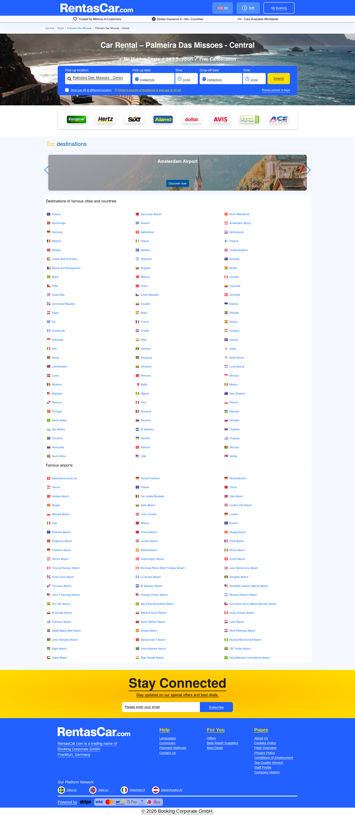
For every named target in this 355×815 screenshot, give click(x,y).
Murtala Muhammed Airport (245, 639)
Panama (57, 402)
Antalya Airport (60, 496)
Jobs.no (103, 790)
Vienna (56, 487)
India (143, 339)
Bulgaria (145, 268)
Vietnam (145, 447)
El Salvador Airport (151, 586)
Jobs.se (72, 790)
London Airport (149, 541)
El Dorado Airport (62, 612)
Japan (233, 348)
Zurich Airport (237, 559)
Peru (143, 402)
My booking (279, 8)
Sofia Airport (148, 505)
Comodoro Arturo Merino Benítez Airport (252, 604)
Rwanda (234, 411)
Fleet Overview (265, 748)
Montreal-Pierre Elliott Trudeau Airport (163, 568)
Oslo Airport (236, 496)
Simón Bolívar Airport (153, 621)
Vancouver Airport (151, 214)
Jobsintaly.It (137, 790)
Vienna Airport (60, 559)
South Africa (59, 456)
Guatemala (58, 330)
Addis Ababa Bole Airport (66, 630)
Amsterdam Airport (240, 223)
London (233, 514)
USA (143, 456)
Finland (233, 241)
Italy (54, 348)
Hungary (234, 330)
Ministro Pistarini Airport (243, 595)
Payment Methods (172, 748)
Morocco (146, 375)
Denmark (234, 294)
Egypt (55, 312)
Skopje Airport (237, 532)
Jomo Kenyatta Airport (65, 639)
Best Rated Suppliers (222, 743)
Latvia (55, 375)
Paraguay (146, 357)
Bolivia (233, 268)
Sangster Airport (238, 577)
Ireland (145, 241)
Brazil (61, 28)
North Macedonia (239, 214)
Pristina (145, 487)
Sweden (145, 250)
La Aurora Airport (151, 577)
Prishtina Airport (61, 532)
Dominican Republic (63, 304)
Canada (234, 277)
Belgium (56, 241)
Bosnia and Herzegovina (66, 268)
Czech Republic (150, 294)
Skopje (56, 505)
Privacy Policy (264, 753)
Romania (146, 411)
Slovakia (234, 420)
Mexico (233, 384)
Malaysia (57, 393)
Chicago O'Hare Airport (154, 595)
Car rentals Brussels (152, 496)
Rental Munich (237, 478)
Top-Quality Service (268, 763)
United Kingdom (238, 250)
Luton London (149, 514)
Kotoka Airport (149, 630)
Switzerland (147, 232)
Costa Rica (58, 294)
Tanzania (57, 438)
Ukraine (145, 438)
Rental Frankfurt (150, 478)
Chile (55, 286)
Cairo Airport (236, 621)
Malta (144, 384)
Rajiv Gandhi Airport (152, 657)
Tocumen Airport (61, 586)
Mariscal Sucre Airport (153, 612)
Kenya (55, 357)
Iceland (233, 339)
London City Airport (240, 505)
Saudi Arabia (59, 420)
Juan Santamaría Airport (243, 568)
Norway (56, 250)
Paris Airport (236, 541)
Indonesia (57, 339)
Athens (145, 523)
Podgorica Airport (62, 541)
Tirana (233, 487)
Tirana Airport (149, 532)
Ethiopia (234, 312)
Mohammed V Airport (153, 639)
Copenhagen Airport (152, 559)
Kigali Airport (59, 648)
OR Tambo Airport (240, 648)
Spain (144, 312)
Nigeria (145, 393)
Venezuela (58, 447)
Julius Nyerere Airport (153, 648)
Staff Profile (262, 767)
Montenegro (59, 223)
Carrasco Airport (61, 621)
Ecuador (146, 304)
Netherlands (236, 232)
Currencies (167, 743)
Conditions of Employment (273, 758)
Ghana (233, 321)
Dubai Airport (59, 657)
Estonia (233, 304)
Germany (57, 232)
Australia (234, 259)
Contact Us (167, 753)
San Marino (58, 429)
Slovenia (146, 420)
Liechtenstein (59, 366)
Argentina (146, 259)
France (145, 321)
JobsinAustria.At (171, 790)
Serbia (233, 456)
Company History (267, 772)
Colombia (234, 286)
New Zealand (237, 393)
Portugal (57, 411)
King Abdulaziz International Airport (249, 657)
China (144, 286)
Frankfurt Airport (61, 550)
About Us (261, 738)
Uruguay (234, 438)
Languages (167, 738)
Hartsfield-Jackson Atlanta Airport (248, 586)
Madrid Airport (149, 550)
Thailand (234, 429)
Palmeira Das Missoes (79, 28)
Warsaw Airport (61, 514)
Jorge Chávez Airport (241, 612)
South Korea (236, 357)
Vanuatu (234, 447)
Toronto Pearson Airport (66, 568)
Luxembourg (236, 366)
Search (278, 78)
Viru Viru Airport (61, 604)
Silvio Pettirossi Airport (242, 630)
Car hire (49, 28)
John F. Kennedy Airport (66, 595)
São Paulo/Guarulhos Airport (157, 604)
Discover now (178, 183)
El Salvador (147, 429)
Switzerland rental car (64, 478)
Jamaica (146, 348)
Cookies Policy (265, 743)
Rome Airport (237, 550)
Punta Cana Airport (63, 577)
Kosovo (56, 214)
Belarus (145, 277)
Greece (145, 223)
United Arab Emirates (64, 259)
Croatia (145, 330)
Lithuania (146, 366)
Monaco (234, 375)
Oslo (54, 523)
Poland (233, 402)
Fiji (53, 321)
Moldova (57, 384)
